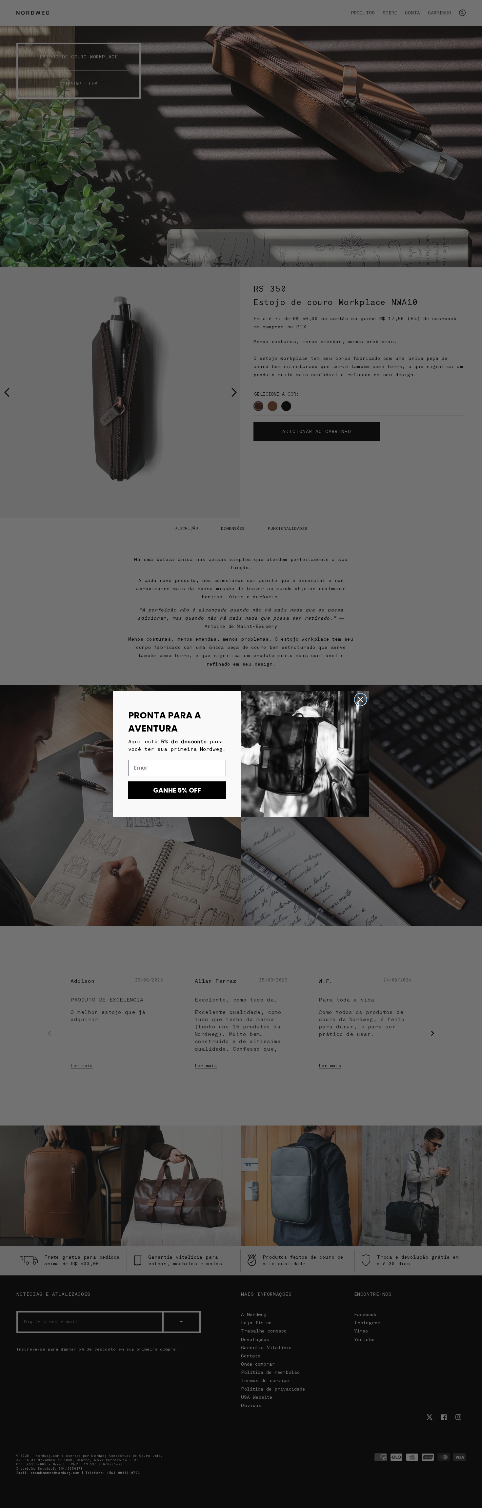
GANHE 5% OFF (177, 790)
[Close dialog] (360, 699)
